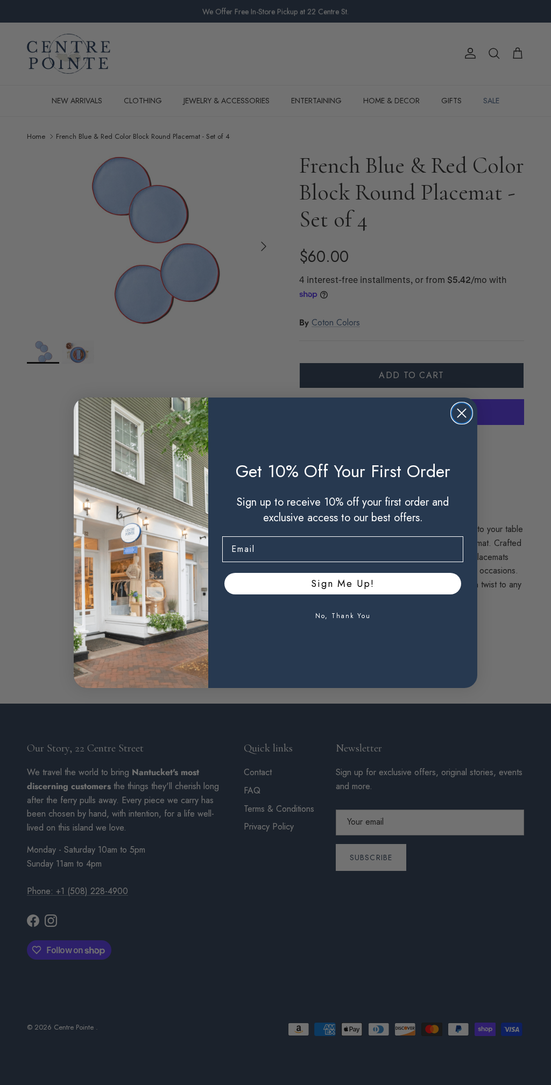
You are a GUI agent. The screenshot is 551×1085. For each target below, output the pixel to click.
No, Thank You (343, 616)
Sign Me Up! (343, 584)
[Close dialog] (461, 413)
